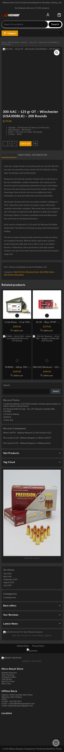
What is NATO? (44, 438)
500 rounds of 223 (43, 433)
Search (55, 24)
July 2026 (7, 574)
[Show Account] (48, 15)
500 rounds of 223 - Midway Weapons (19, 438)
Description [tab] (9, 155)
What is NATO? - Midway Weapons (18, 433)
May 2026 (7, 576)
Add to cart (25, 144)
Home (4, 42)
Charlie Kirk (8, 420)
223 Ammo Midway (11, 414)
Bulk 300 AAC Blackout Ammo (26, 272)
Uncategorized (9, 597)
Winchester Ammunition (14, 275)
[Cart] (59, 15)
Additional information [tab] (32, 155)
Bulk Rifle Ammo (13, 42)
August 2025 (8, 582)
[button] (56, 52)
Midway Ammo (44, 443)
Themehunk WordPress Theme (49, 749)
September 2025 (10, 579)
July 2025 (7, 585)
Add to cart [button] (18, 330)
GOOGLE (7, 417)
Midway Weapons (16, 749)
